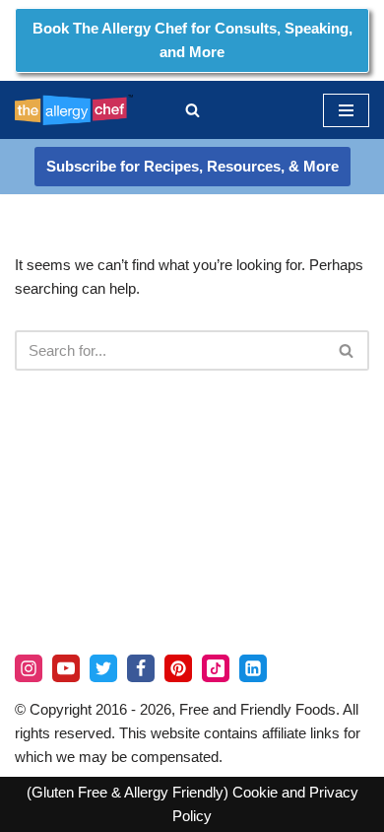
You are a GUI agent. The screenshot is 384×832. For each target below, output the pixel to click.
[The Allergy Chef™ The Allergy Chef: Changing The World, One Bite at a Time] (74, 110)
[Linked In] (253, 668)
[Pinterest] (178, 668)
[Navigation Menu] (346, 110)
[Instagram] (28, 668)
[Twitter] (103, 668)
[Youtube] (66, 668)
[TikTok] (215, 668)
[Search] (192, 110)
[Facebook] (141, 668)
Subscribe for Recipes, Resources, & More (192, 166)
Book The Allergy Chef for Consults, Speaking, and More (192, 40)
